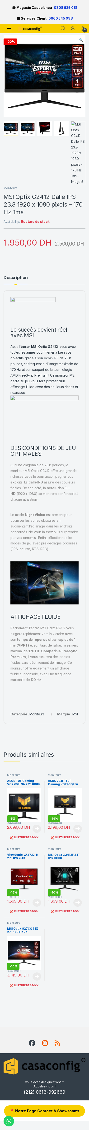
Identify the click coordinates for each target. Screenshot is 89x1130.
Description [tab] (16, 277)
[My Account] (72, 28)
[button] (81, 40)
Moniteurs (10, 188)
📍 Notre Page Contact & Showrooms (45, 1110)
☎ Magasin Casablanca (44, 7)
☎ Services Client (44, 18)
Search (63, 28)
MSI (75, 714)
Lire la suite (37, 829)
